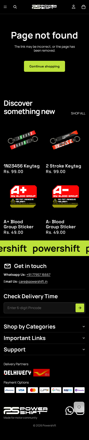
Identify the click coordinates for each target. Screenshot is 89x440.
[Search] (15, 7)
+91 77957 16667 (38, 274)
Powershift (49, 425)
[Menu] (5, 7)
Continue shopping (44, 66)
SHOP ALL (78, 113)
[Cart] (84, 7)
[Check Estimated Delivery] (80, 308)
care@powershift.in (33, 281)
